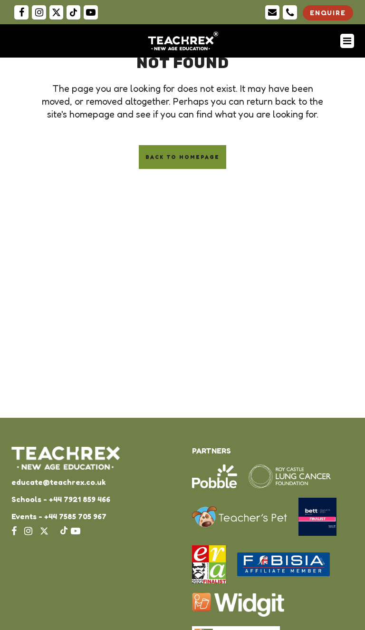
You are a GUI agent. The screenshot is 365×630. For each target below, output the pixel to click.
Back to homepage (182, 157)
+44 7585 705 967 (75, 516)
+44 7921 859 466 (79, 499)
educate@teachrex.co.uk (58, 482)
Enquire (328, 13)
